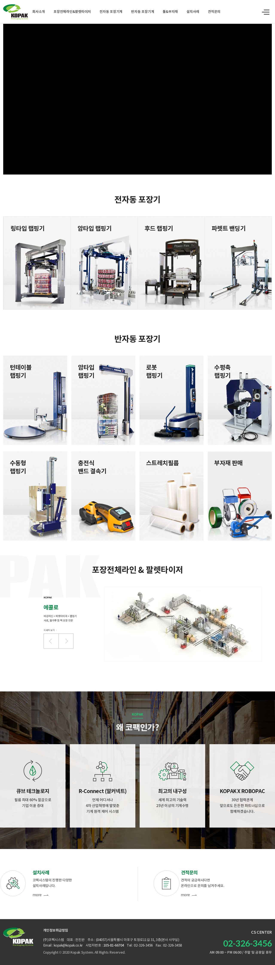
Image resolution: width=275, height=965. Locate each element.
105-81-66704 (113, 945)
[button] (51, 641)
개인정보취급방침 (55, 930)
